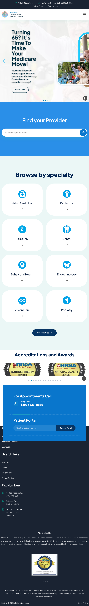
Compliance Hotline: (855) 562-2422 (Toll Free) (14, 512)
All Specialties (43, 333)
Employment (53, 6)
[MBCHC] (13, 14)
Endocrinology (67, 274)
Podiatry (66, 310)
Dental (66, 238)
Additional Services (10, 441)
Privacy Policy (82, 603)
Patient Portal (38, 6)
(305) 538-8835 (32, 405)
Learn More (20, 90)
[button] (84, 14)
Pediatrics (66, 203)
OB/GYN (22, 238)
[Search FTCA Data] (44, 565)
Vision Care (22, 310)
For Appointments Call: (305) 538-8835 (57, 3)
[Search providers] (83, 132)
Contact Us (6, 447)
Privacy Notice (8, 478)
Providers (6, 462)
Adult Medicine (22, 203)
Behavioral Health (22, 274)
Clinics (4, 467)
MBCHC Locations (25, 3)
